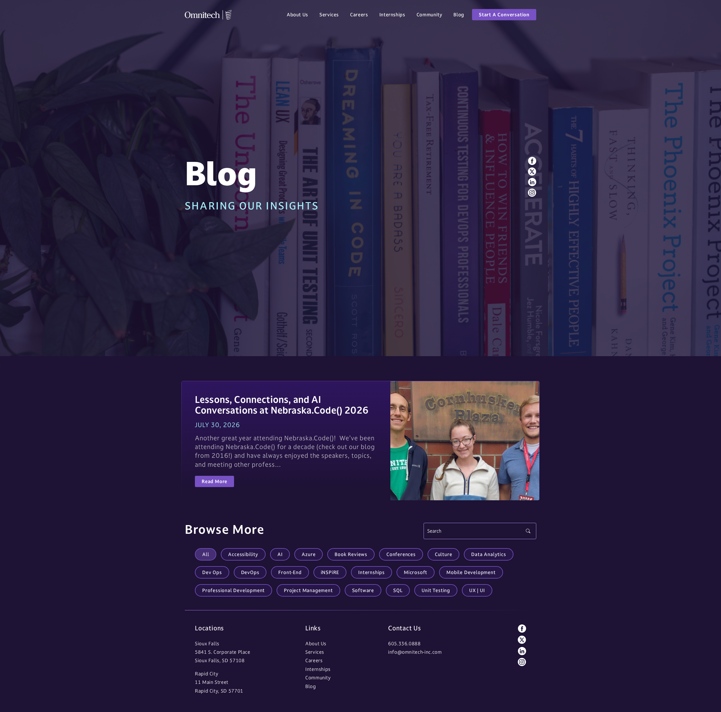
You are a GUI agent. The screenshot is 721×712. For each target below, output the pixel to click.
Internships (392, 15)
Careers (359, 15)
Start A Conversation (504, 15)
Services (329, 15)
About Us (297, 15)
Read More (214, 481)
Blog (458, 15)
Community (429, 15)
